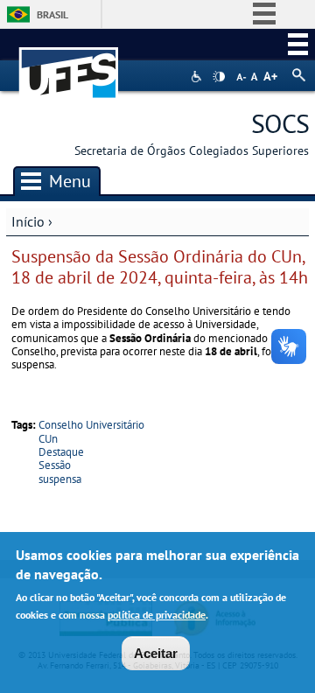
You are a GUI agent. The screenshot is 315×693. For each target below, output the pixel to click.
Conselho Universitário (91, 424)
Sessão (54, 465)
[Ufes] (69, 64)
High (219, 77)
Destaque (61, 451)
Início (28, 221)
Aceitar (156, 653)
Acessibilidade (198, 76)
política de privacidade (157, 614)
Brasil (52, 14)
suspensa (59, 479)
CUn (48, 438)
